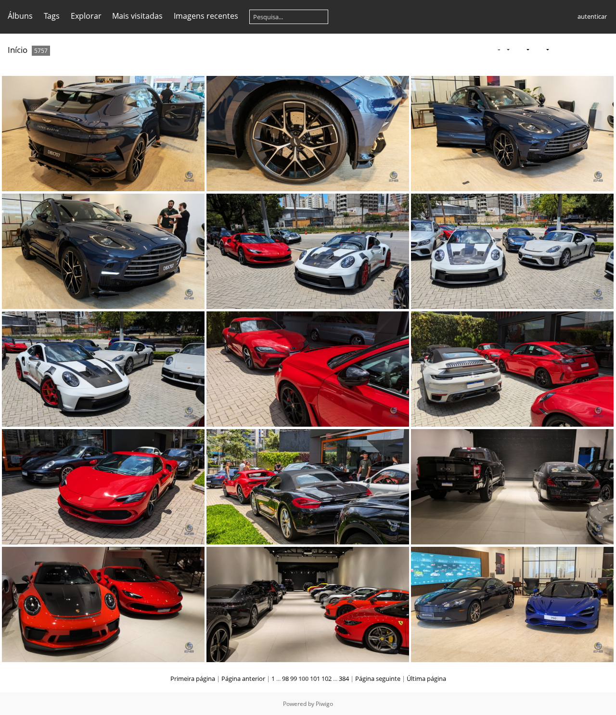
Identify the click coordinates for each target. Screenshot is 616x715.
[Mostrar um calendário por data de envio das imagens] (589, 49)
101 (315, 678)
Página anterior (243, 678)
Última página (426, 678)
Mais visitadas (137, 16)
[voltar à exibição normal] (574, 49)
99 (293, 678)
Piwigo (324, 704)
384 (344, 678)
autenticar (592, 16)
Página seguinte (377, 678)
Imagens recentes (206, 16)
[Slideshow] (559, 49)
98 (285, 678)
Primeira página (192, 678)
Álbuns (20, 16)
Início (17, 49)
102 (326, 678)
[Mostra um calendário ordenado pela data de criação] (604, 49)
